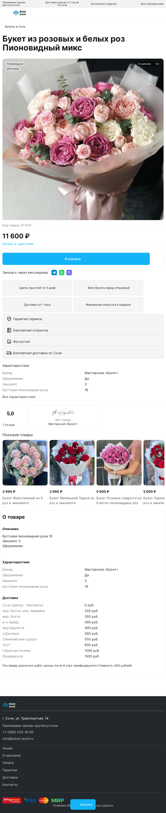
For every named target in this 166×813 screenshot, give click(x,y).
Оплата (8, 763)
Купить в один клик (18, 244)
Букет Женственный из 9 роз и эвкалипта (22, 500)
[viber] (69, 272)
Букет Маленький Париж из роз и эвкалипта (71, 500)
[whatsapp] (61, 272)
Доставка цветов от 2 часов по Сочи (62, 3)
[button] (83, 732)
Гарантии (9, 770)
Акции (7, 748)
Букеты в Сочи (15, 26)
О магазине (11, 755)
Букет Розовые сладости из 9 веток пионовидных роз (119, 500)
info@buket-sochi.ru (17, 739)
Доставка (10, 777)
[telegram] (54, 272)
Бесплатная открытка (104, 3)
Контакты (10, 785)
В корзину (73, 259)
